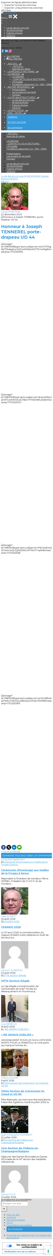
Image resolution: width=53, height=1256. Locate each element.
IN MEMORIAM (15, 30)
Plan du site (13, 1215)
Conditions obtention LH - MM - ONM (32, 84)
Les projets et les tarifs (24, 92)
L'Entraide (17, 82)
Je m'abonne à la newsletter (16, 1199)
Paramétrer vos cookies (19, 1225)
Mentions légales (16, 1220)
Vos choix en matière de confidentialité (29, 1245)
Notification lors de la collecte (20, 1251)
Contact (16, 95)
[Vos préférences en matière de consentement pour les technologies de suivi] (48, 1251)
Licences (11, 1217)
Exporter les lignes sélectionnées (19, 2)
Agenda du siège (21, 69)
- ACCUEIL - (18, 66)
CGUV (10, 1222)
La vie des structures (18, 28)
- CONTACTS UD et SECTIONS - (29, 79)
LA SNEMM (18, 76)
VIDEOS (11, 35)
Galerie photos (14, 33)
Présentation (19, 89)
